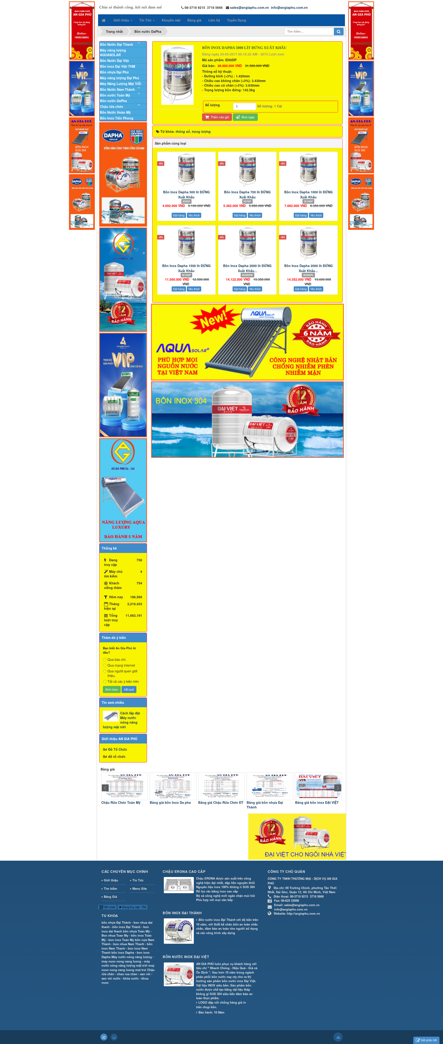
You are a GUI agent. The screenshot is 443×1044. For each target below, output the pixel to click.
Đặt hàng (179, 215)
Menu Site (139, 888)
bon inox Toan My (121, 940)
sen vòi (145, 974)
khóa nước (131, 978)
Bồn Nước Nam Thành (117, 89)
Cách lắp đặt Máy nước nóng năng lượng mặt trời (121, 720)
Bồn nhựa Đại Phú (114, 72)
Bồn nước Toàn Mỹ (115, 95)
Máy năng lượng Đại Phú (119, 78)
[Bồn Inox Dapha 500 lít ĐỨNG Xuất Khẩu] (186, 170)
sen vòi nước (111, 978)
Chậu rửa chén (111, 106)
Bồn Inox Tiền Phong (116, 118)
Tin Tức (138, 880)
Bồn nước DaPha (113, 100)
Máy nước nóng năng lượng (131, 957)
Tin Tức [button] (146, 20)
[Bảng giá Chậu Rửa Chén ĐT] (173, 785)
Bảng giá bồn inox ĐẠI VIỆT (268, 802)
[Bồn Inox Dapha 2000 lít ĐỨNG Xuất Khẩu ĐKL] (308, 243)
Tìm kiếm (110, 888)
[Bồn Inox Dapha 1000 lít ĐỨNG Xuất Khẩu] (308, 170)
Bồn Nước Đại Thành (116, 44)
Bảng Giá (110, 896)
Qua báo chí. (117, 659)
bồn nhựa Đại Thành (116, 922)
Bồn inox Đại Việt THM (117, 66)
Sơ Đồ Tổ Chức (115, 749)
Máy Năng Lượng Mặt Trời (120, 83)
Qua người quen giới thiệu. (122, 673)
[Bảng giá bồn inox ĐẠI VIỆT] (270, 785)
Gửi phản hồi (429, 1040)
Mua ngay (248, 117)
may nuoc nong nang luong (121, 961)
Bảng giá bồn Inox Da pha (121, 802)
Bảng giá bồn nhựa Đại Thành (216, 804)
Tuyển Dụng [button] (236, 20)
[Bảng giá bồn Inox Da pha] (124, 785)
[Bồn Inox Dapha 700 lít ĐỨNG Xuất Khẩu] (247, 170)
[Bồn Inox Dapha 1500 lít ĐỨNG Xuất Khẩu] (186, 243)
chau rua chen (127, 974)
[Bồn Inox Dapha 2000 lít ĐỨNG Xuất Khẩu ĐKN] (247, 243)
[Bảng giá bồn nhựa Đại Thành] (221, 785)
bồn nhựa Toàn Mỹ (136, 931)
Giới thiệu (111, 880)
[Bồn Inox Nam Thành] (318, 785)
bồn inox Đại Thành (126, 927)
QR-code (109, 907)
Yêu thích (194, 215)
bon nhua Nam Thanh (128, 944)
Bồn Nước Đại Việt (114, 60)
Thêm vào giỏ (219, 117)
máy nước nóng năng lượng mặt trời (126, 963)
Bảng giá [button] (194, 20)
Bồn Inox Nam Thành (311, 802)
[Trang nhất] (104, 20)
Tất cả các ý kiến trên (123, 681)
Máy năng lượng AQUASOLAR (113, 52)
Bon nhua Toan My (115, 935)
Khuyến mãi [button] (171, 20)
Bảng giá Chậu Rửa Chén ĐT (172, 802)
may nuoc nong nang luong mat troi (128, 967)
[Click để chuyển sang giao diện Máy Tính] (114, 1037)
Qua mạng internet (121, 665)
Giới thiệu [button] (122, 20)
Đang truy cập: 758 (134, 907)
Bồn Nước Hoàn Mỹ (115, 112)
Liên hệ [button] (214, 20)
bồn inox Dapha (122, 952)
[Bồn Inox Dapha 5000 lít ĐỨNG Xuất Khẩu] (178, 74)
